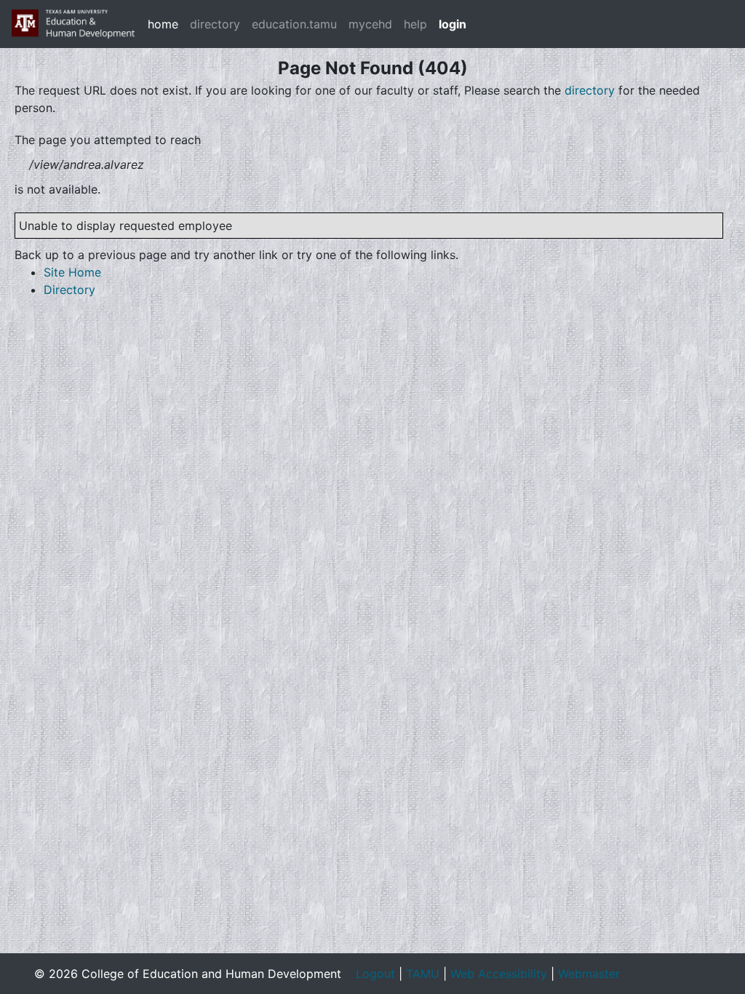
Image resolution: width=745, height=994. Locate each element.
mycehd (370, 24)
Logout (375, 973)
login (452, 24)
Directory (69, 289)
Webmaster (589, 973)
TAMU (422, 973)
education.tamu (294, 24)
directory (215, 24)
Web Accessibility (498, 973)
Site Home (72, 272)
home (163, 24)
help (415, 24)
